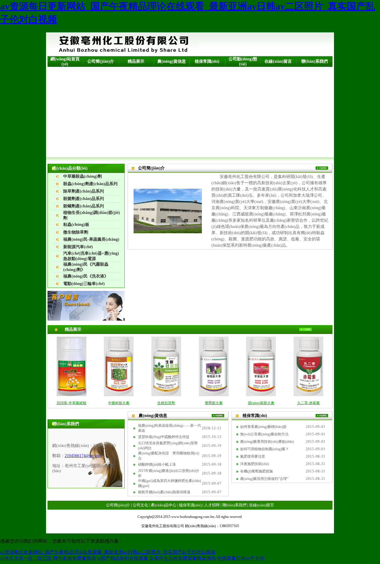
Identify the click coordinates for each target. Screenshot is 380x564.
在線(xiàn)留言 (278, 61)
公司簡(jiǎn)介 (100, 61)
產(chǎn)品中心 (163, 505)
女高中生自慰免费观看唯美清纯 (182, 558)
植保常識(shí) (207, 61)
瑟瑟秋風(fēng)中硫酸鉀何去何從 (163, 437)
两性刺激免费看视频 (74, 558)
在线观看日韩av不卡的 (240, 558)
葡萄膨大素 (214, 403)
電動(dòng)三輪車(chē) (84, 283)
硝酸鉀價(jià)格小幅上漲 (157, 464)
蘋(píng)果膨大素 (261, 403)
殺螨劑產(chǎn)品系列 (83, 206)
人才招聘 (212, 505)
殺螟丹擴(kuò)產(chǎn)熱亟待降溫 (164, 492)
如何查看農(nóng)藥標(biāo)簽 (263, 427)
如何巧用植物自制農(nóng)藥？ (264, 449)
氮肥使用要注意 (252, 456)
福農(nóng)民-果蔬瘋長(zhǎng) (91, 239)
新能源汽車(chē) (78, 247)
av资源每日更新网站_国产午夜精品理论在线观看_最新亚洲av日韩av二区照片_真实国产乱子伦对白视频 (107, 551)
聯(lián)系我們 (314, 61)
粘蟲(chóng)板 (76, 224)
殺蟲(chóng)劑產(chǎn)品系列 (90, 184)
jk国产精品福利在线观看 (122, 558)
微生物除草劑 (75, 232)
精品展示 (136, 61)
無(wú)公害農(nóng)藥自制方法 (264, 434)
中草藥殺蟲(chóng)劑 (82, 176)
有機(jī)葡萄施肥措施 (256, 471)
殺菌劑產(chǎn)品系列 (83, 198)
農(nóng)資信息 (171, 61)
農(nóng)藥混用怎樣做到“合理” (264, 479)
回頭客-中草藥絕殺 (71, 403)
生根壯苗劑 (166, 403)
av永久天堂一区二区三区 (26, 558)
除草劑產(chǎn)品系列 (83, 191)
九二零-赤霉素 (308, 403)
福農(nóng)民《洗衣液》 (85, 276)
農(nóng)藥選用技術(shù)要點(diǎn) (267, 441)
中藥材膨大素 (118, 403)
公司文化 (140, 505)
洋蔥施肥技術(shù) (254, 464)
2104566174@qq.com (83, 455)
